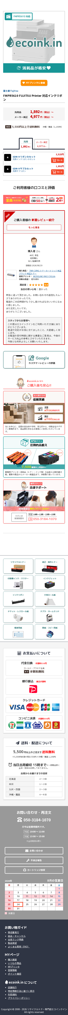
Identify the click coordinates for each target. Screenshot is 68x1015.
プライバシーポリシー (19, 998)
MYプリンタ (14, 966)
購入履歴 (12, 959)
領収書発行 (13, 932)
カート (60, 160)
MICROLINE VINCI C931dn (44, 276)
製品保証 (12, 942)
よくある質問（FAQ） (19, 946)
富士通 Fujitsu (10, 90)
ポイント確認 (14, 973)
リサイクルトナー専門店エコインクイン (47, 1009)
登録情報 (12, 970)
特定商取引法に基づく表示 (21, 991)
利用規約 (12, 994)
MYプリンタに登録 (33, 83)
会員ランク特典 (15, 939)
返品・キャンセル (17, 936)
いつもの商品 (14, 963)
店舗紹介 (12, 987)
